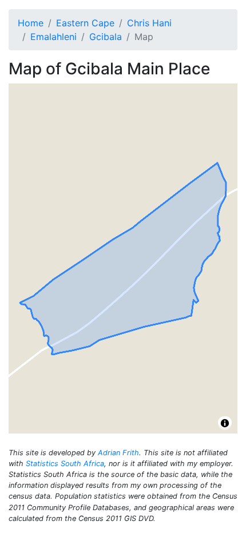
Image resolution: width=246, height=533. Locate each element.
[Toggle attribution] (225, 423)
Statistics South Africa (65, 463)
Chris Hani (149, 23)
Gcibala (105, 36)
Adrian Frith (118, 452)
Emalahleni (53, 36)
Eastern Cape (85, 23)
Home (30, 23)
